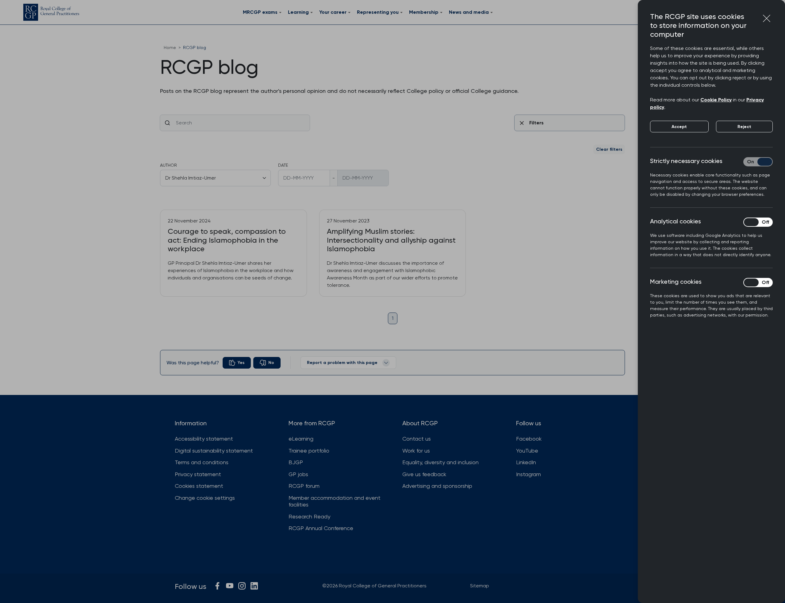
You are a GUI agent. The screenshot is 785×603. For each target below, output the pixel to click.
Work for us (416, 450)
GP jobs (298, 474)
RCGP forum (304, 486)
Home (170, 47)
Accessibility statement (204, 438)
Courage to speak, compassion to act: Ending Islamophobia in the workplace (227, 240)
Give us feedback (424, 474)
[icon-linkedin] (254, 586)
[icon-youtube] (229, 586)
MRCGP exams (260, 12)
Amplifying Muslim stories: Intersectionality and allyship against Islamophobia (391, 240)
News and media (469, 12)
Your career (333, 12)
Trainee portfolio (309, 450)
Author (168, 165)
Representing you (378, 12)
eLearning (301, 438)
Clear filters (609, 149)
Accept (679, 126)
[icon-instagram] (242, 586)
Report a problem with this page (342, 362)
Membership (423, 12)
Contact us (416, 438)
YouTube (527, 450)
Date (283, 165)
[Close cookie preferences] (766, 18)
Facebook (529, 438)
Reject (744, 126)
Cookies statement (199, 486)
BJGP (296, 462)
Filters (536, 123)
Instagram (528, 474)
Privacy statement (198, 474)
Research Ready (309, 516)
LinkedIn (526, 462)
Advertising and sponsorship (437, 486)
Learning (298, 12)
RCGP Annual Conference (321, 528)
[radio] (237, 363)
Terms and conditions (201, 462)
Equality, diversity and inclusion (440, 462)
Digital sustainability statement (214, 450)
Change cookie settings (205, 498)
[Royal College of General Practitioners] (51, 12)
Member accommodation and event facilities (335, 501)
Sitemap (479, 586)
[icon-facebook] (217, 586)
